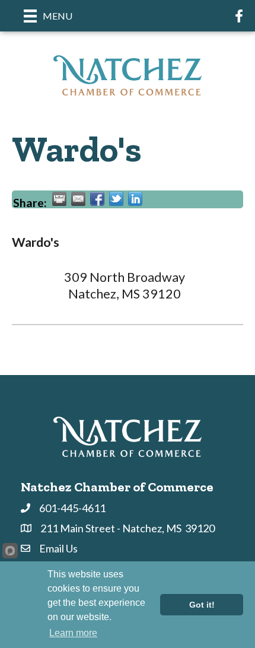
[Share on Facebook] (97, 199)
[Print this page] (59, 199)
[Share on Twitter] (116, 199)
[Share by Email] (78, 199)
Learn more (73, 633)
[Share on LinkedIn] (135, 199)
